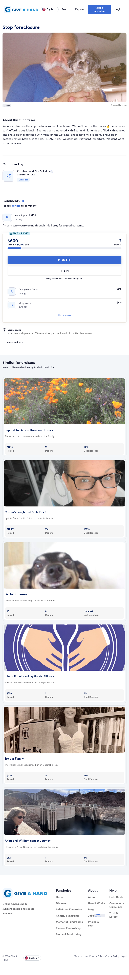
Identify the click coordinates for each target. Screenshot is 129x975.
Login (118, 9)
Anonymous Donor (28, 289)
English (50, 9)
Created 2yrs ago (118, 105)
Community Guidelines (116, 905)
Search (65, 9)
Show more (64, 315)
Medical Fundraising (68, 934)
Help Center (116, 897)
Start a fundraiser (99, 9)
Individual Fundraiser (69, 909)
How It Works (96, 903)
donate (15, 205)
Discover (61, 903)
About (92, 897)
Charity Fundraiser (67, 915)
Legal (123, 956)
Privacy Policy (96, 956)
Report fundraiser (14, 341)
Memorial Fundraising (69, 921)
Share (64, 271)
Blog (91, 909)
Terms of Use (81, 956)
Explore (79, 9)
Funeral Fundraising (68, 928)
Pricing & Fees (93, 923)
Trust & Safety (113, 914)
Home (59, 897)
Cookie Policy (112, 956)
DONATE (64, 260)
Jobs (91, 915)
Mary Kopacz (26, 303)
